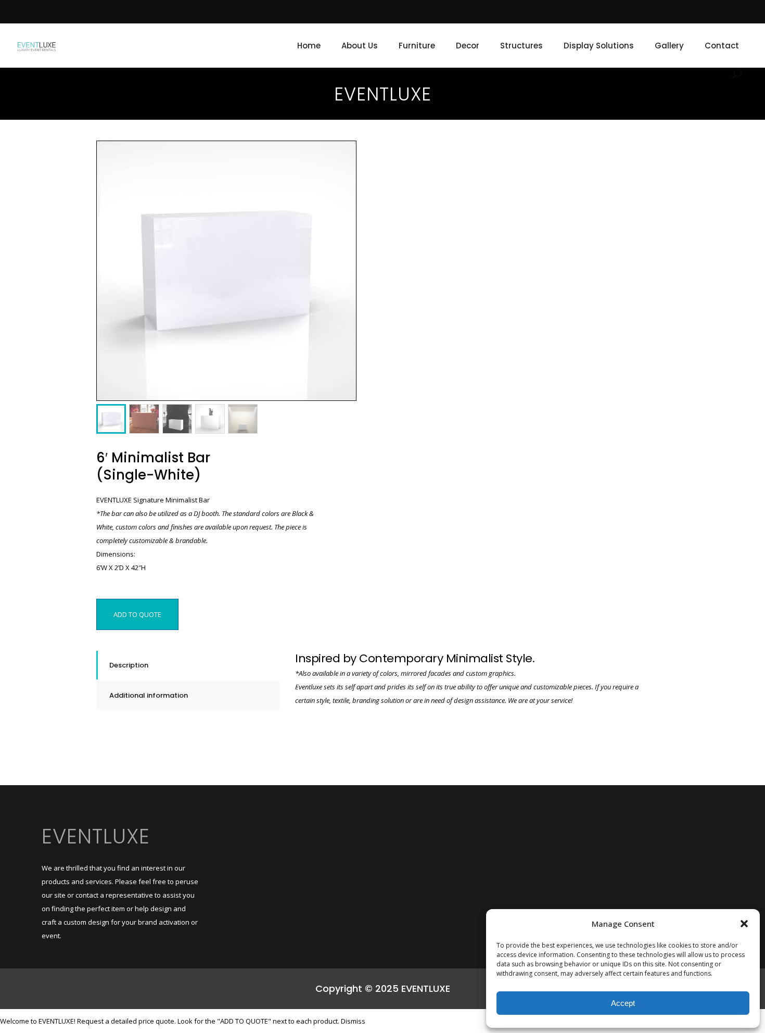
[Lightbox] (341, 155)
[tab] (187, 665)
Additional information (148, 695)
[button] (744, 923)
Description (128, 665)
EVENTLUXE (96, 836)
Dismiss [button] (353, 1021)
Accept (623, 1003)
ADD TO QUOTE (137, 614)
